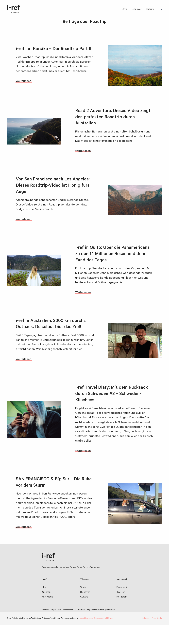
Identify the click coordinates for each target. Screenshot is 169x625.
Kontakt (45, 610)
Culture (150, 9)
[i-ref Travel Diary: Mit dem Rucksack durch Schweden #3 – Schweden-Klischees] (34, 419)
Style (124, 9)
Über (44, 587)
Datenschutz (69, 610)
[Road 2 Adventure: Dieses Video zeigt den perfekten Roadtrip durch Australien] (34, 131)
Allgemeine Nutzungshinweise (101, 610)
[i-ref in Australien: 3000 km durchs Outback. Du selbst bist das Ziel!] (135, 340)
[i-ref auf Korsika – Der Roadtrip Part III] (135, 65)
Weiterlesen (23, 81)
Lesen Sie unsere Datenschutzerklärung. (96, 618)
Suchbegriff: (162, 9)
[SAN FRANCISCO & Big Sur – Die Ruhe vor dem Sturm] (135, 503)
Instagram (122, 597)
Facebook (122, 587)
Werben (81, 610)
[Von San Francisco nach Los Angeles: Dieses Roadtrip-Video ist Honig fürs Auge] (135, 200)
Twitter (121, 592)
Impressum (56, 610)
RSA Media (47, 597)
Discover (136, 9)
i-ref (13, 9)
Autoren (46, 592)
